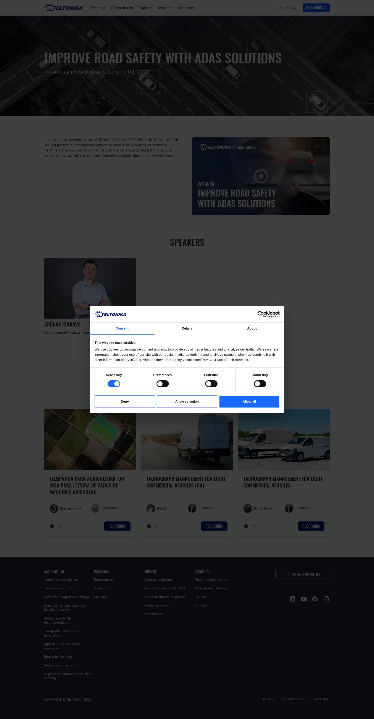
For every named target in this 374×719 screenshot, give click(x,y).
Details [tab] (187, 328)
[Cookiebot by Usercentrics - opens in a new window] (261, 314)
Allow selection (187, 402)
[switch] (162, 383)
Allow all (249, 402)
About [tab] (252, 328)
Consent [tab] (122, 328)
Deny (125, 402)
